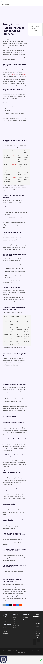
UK (12, 155)
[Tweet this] (10, 605)
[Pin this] (14, 605)
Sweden (14, 171)
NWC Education (18, 650)
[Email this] (4, 605)
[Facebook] (34, 640)
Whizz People (21, 652)
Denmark (14, 164)
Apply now (22, 587)
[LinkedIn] (34, 643)
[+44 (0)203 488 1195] (34, 620)
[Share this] (7, 605)
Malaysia (14, 177)
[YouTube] (38, 640)
